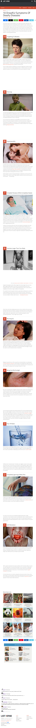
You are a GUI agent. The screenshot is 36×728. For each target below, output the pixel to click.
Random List (25, 7)
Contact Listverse (29, 718)
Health (4, 10)
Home (17, 716)
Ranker (28, 719)
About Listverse (18, 720)
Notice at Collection (3, 725)
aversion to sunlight (28, 413)
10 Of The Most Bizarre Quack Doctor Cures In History (26, 659)
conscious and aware (26, 222)
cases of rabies (28, 449)
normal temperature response (8, 363)
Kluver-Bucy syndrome (16, 169)
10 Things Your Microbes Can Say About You (12, 654)
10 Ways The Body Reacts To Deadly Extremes (26, 654)
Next (33, 7)
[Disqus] (18, 700)
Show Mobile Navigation (1, 1)
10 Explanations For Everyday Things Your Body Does (13, 659)
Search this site (35, 1)
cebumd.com (27, 576)
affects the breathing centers (8, 64)
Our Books (17, 719)
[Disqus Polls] (18, 675)
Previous (29, 7)
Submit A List (29, 716)
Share (20, 7)
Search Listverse (19, 718)
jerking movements (10, 124)
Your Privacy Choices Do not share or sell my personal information (5, 723)
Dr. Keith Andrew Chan (8, 17)
